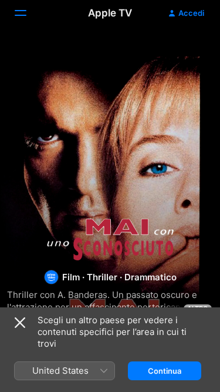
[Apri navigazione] (27, 13)
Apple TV (110, 13)
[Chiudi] (20, 322)
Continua (164, 371)
